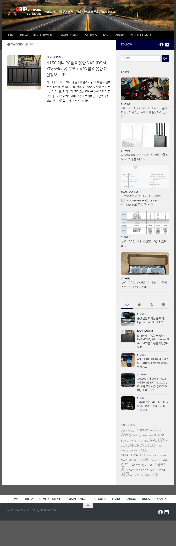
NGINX (137, 451)
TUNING (132, 460)
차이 (141, 476)
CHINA (145, 436)
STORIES (91, 35)
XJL (160, 460)
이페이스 (153, 470)
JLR (124, 445)
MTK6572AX (127, 451)
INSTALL (137, 440)
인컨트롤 (161, 470)
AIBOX (119, 35)
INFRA (24, 35)
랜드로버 (128, 465)
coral (151, 436)
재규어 (127, 474)
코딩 (155, 475)
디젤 (165, 460)
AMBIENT (142, 430)
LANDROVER (138, 445)
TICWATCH (150, 456)
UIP (139, 460)
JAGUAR (158, 440)
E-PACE (159, 435)
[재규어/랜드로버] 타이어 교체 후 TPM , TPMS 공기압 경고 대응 (153, 406)
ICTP (128, 440)
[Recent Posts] (127, 305)
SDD (144, 450)
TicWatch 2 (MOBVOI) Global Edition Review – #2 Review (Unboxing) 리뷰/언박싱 (141, 200)
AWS (126, 435)
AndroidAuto (155, 431)
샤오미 (150, 465)
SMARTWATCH (133, 455)
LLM (152, 445)
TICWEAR (161, 456)
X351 (146, 460)
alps (123, 430)
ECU (123, 440)
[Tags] (163, 305)
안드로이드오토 (141, 470)
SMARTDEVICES (69, 35)
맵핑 (138, 465)
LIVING (106, 35)
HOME (11, 35)
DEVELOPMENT (43, 35)
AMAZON (131, 430)
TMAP (124, 460)
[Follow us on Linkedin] (167, 45)
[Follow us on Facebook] (162, 45)
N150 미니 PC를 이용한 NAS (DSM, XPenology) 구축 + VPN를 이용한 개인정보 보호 (76, 69)
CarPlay (136, 435)
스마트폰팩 (129, 470)
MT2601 (159, 446)
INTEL (145, 441)
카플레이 (147, 475)
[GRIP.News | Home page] (24, 11)
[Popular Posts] (139, 305)
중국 (137, 475)
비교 (144, 465)
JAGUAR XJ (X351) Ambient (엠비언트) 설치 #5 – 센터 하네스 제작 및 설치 (145, 113)
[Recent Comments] (151, 305)
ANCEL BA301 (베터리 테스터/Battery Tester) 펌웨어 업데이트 (153, 363)
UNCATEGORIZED (140, 35)
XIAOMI (154, 460)
